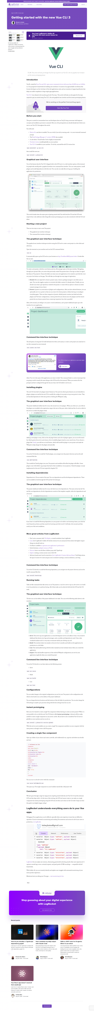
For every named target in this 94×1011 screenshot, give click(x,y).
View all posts (47, 1006)
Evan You (38, 84)
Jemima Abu (19, 994)
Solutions (39, 4)
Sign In (83, 4)
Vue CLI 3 (29, 95)
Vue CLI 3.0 (33, 144)
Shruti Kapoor (44, 956)
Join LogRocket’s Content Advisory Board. (63, 555)
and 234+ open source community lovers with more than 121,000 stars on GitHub (63, 84)
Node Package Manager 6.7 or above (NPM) (43, 137)
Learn (31, 541)
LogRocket (29, 862)
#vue (28, 882)
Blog (22, 4)
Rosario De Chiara (20, 956)
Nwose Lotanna (20, 22)
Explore (32, 553)
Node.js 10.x (33, 132)
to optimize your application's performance (52, 545)
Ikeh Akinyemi (68, 956)
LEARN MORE (11, 51)
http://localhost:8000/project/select (67, 256)
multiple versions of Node (45, 548)
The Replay (47, 538)
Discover (32, 550)
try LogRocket (37, 822)
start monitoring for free (57, 876)
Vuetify (34, 442)
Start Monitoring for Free (70, 4)
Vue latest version (34, 142)
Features (30, 4)
